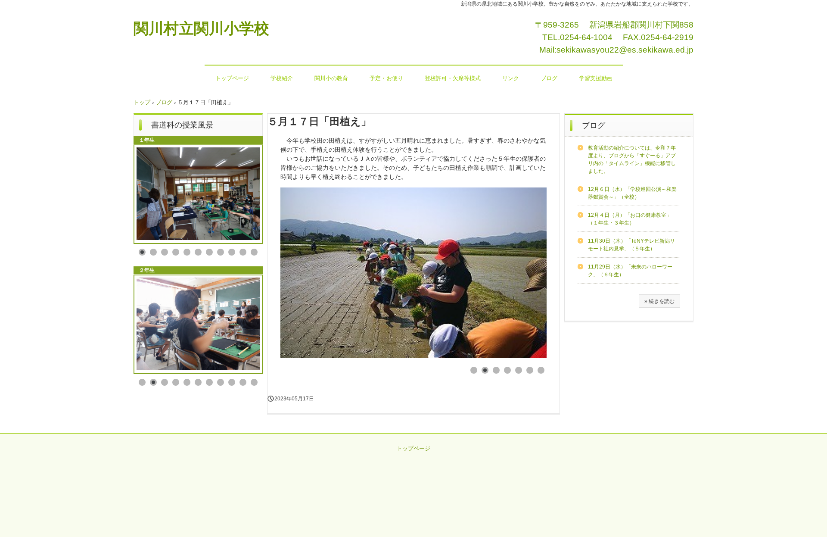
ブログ (549, 78)
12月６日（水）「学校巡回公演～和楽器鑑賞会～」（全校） (632, 193)
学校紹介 (281, 78)
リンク (510, 78)
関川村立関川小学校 (201, 28)
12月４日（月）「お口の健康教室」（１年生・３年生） (630, 219)
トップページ (232, 78)
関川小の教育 (331, 78)
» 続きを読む (659, 301)
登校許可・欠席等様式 (453, 78)
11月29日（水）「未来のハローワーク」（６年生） (630, 271)
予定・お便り (386, 78)
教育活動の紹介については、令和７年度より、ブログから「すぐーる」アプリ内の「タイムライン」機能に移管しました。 (632, 159)
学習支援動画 (595, 78)
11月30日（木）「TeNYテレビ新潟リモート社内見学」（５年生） (631, 245)
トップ (142, 102)
